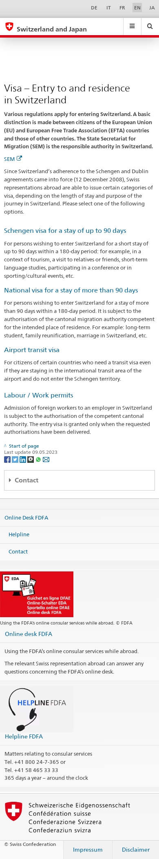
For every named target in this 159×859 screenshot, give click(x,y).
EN (137, 7)
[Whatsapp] (39, 459)
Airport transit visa (32, 350)
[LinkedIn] (23, 459)
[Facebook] (8, 459)
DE (94, 7)
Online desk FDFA (28, 633)
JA (152, 7)
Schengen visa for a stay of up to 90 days (65, 230)
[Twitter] (16, 459)
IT (108, 7)
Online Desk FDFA (26, 517)
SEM (9, 159)
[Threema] (31, 459)
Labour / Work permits (38, 395)
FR (122, 7)
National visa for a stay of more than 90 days (71, 290)
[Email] (46, 459)
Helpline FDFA (24, 736)
